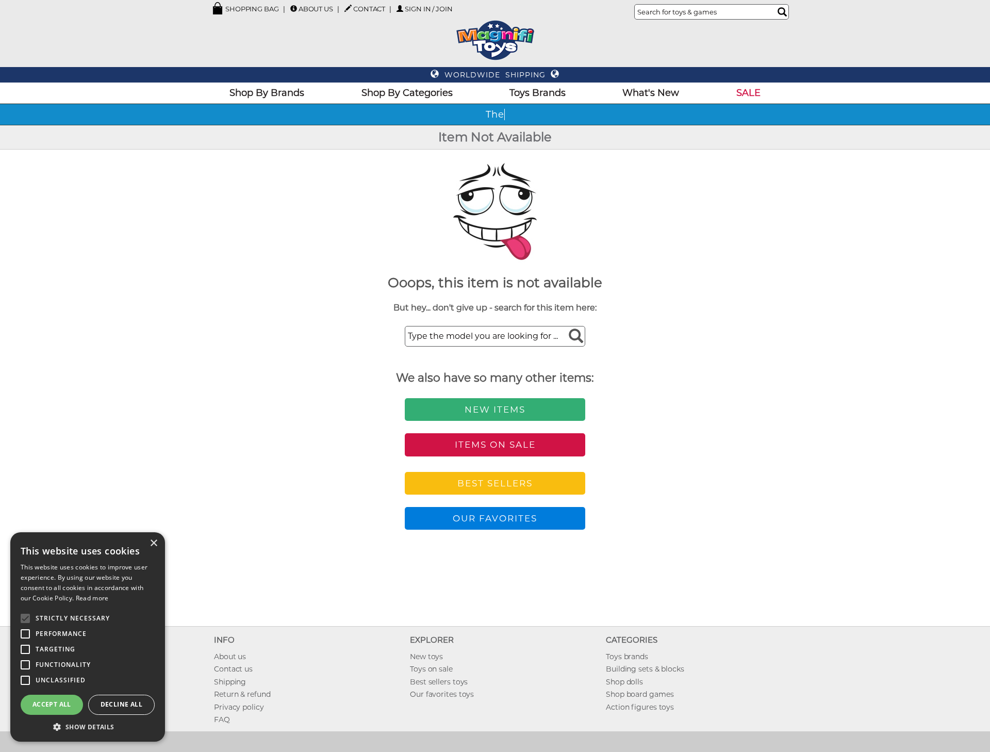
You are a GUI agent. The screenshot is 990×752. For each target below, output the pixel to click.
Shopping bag (251, 9)
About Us (316, 9)
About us (230, 656)
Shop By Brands (266, 93)
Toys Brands (537, 93)
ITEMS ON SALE (495, 444)
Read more (92, 598)
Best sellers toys (439, 681)
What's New (650, 93)
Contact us (233, 669)
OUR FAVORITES (495, 518)
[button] (88, 726)
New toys (426, 656)
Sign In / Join (429, 9)
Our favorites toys (442, 694)
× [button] (153, 543)
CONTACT (369, 9)
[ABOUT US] (293, 8)
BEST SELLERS (495, 483)
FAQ (222, 719)
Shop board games (639, 694)
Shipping (230, 681)
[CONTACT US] (348, 8)
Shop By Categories (407, 93)
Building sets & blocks (645, 669)
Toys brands (627, 656)
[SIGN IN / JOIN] (400, 8)
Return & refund (242, 694)
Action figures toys (640, 707)
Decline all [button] (121, 704)
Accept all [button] (51, 704)
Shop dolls (624, 681)
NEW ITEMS (495, 409)
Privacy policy (239, 707)
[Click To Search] (782, 12)
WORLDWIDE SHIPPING (495, 74)
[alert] (87, 637)
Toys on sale (431, 669)
